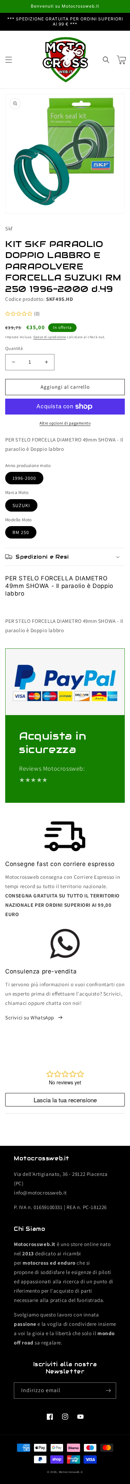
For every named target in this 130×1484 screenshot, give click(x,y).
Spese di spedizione (49, 337)
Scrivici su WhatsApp (29, 1017)
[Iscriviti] (108, 1390)
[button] (8, 59)
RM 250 (20, 532)
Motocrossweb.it (71, 1472)
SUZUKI (21, 505)
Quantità (14, 348)
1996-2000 (24, 478)
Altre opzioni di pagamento (65, 423)
